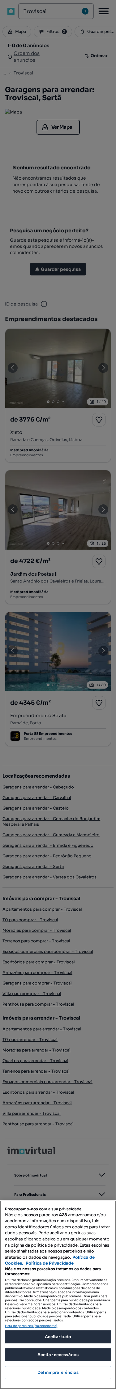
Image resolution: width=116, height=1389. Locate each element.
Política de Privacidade (50, 1263)
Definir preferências (58, 1372)
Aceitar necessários (58, 1354)
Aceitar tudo (58, 1336)
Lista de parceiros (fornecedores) (31, 1326)
